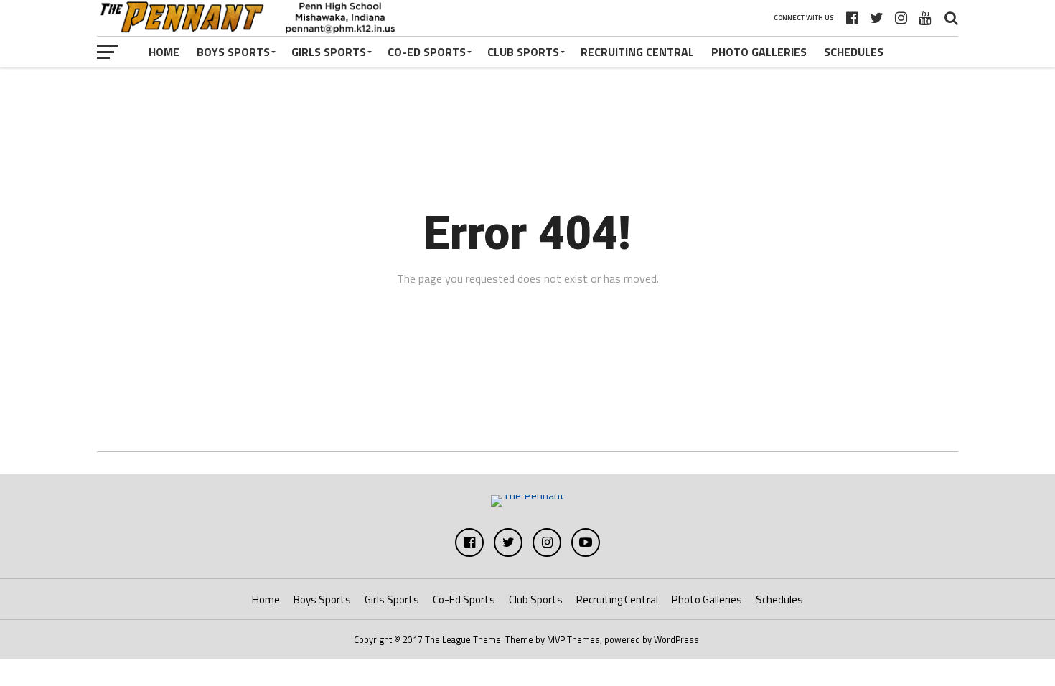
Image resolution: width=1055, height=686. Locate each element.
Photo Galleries (759, 51)
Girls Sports (328, 51)
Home (164, 51)
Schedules (853, 51)
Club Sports (523, 51)
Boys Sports (233, 51)
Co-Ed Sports (427, 51)
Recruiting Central (637, 51)
